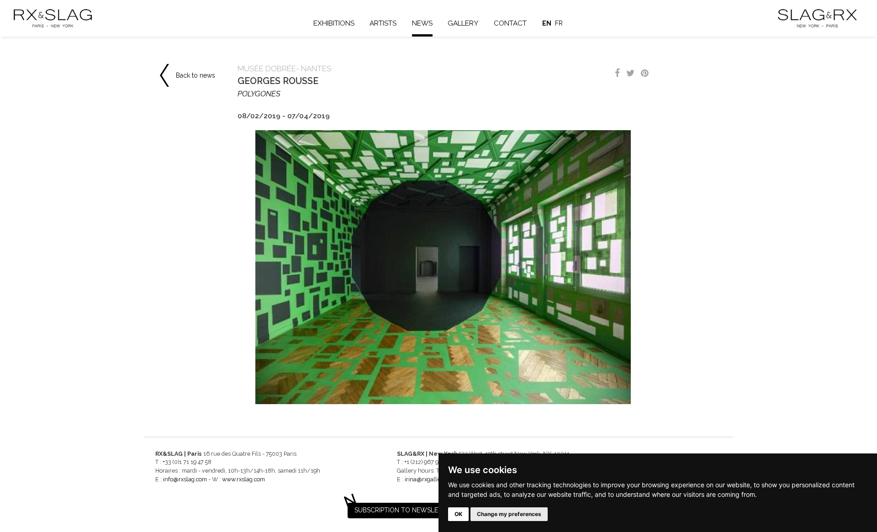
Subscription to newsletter (404, 510)
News (422, 23)
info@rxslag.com (185, 479)
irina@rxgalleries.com (433, 479)
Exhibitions (333, 23)
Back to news (195, 75)
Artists (383, 23)
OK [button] (458, 514)
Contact (510, 23)
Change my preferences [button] (509, 514)
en (546, 23)
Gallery (463, 23)
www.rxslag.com (243, 479)
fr (559, 23)
